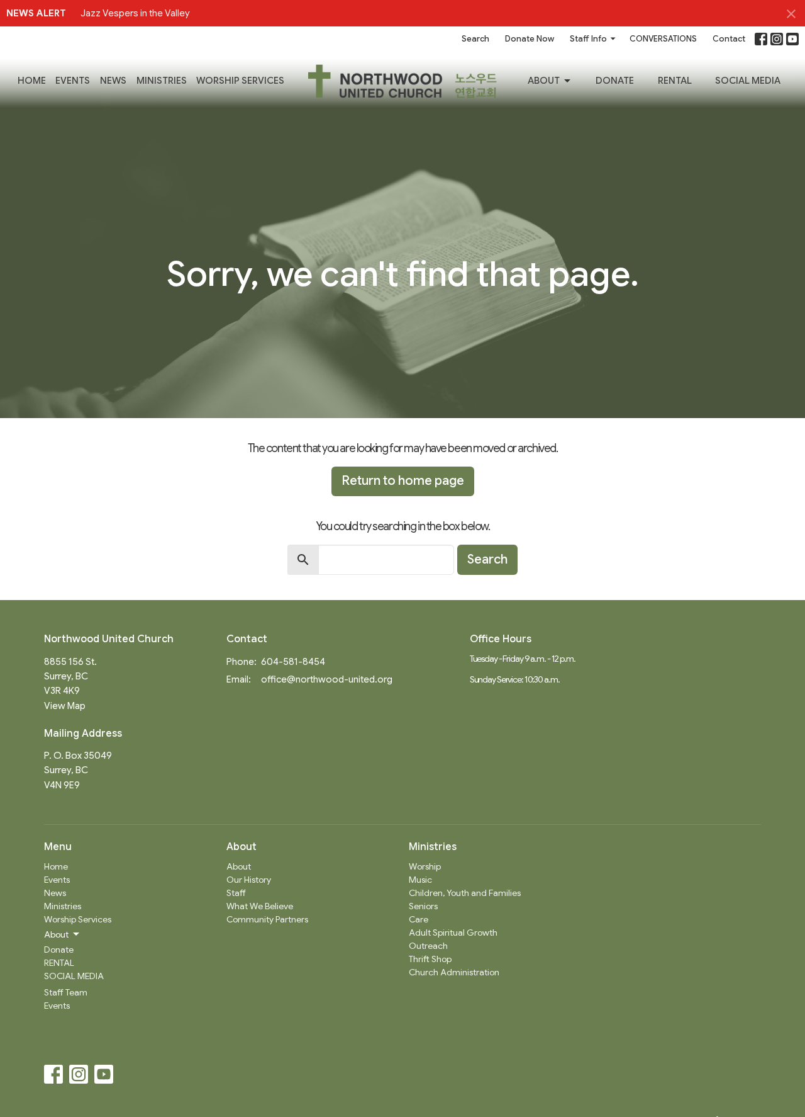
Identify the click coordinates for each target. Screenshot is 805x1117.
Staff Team (65, 992)
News (113, 80)
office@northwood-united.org (326, 679)
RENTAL (675, 80)
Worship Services (240, 80)
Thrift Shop (430, 959)
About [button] (56, 934)
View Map (65, 706)
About (544, 80)
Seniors (423, 906)
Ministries (161, 80)
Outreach (428, 945)
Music (420, 879)
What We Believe (259, 906)
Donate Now (529, 38)
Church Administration (454, 972)
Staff (236, 893)
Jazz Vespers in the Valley (135, 13)
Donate (615, 80)
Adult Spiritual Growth (453, 932)
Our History (248, 879)
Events (72, 80)
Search (475, 38)
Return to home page (402, 481)
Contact (729, 38)
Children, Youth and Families (465, 893)
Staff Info (588, 38)
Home (32, 80)
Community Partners (267, 919)
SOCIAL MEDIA (747, 80)
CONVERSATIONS (663, 38)
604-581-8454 (293, 661)
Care (418, 919)
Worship (425, 866)
